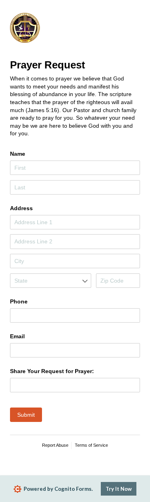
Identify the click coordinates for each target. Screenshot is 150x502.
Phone (19, 301)
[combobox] (50, 280)
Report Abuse (55, 445)
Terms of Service (91, 445)
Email (17, 336)
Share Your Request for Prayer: (52, 371)
